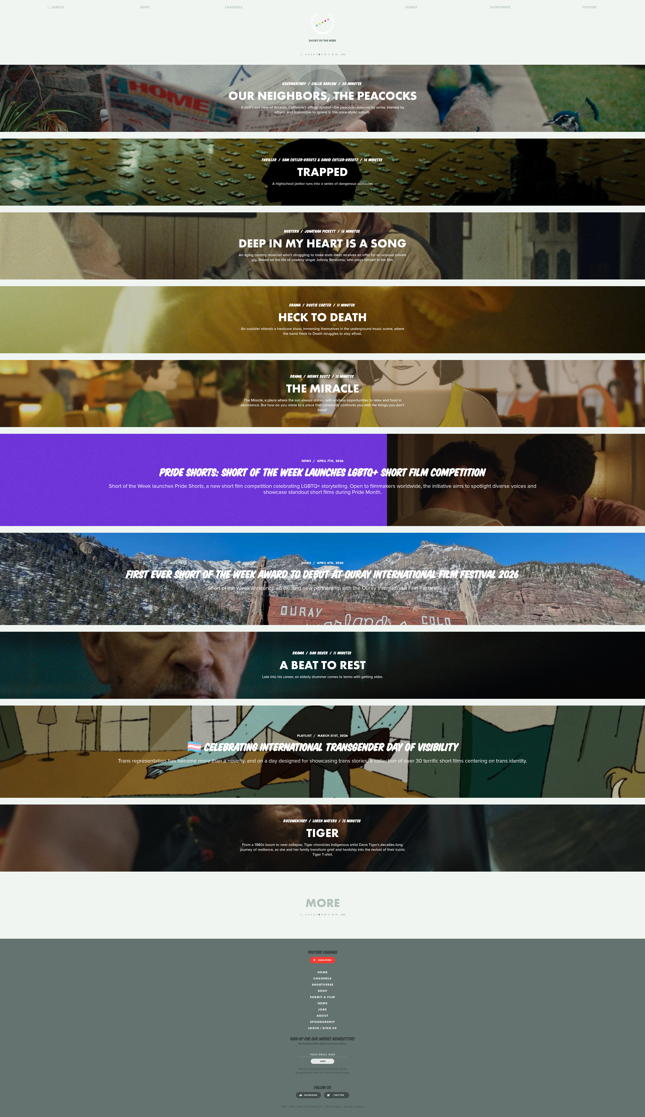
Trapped (322, 172)
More (322, 903)
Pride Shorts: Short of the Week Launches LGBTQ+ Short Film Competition (322, 471)
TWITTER (339, 1095)
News (323, 1003)
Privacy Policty (332, 1106)
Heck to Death (322, 317)
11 (329, 54)
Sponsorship (322, 1022)
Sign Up (329, 1028)
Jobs (322, 1009)
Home (322, 972)
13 (336, 54)
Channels (322, 978)
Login (313, 1028)
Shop (322, 991)
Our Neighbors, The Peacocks (322, 95)
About (322, 1016)
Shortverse (322, 984)
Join (322, 1061)
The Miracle (322, 388)
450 (343, 54)
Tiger (322, 833)
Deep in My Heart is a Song (322, 243)
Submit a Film (322, 997)
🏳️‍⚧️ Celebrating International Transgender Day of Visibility (322, 746)
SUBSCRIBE (325, 960)
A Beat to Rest (323, 665)
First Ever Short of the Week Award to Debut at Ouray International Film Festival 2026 (322, 573)
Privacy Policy (311, 1072)
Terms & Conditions (353, 1106)
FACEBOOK (310, 1095)
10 (325, 54)
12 (332, 54)
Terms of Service (334, 1072)
